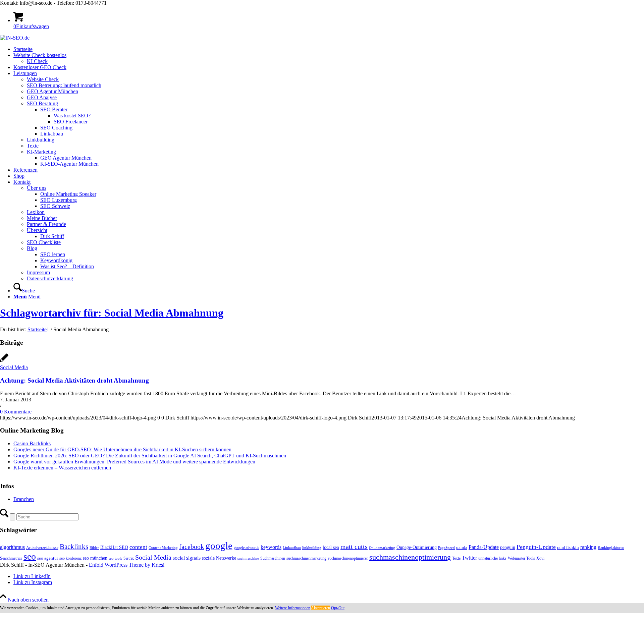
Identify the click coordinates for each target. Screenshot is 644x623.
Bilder (94, 548)
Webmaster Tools (521, 558)
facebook (191, 546)
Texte (456, 558)
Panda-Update (484, 547)
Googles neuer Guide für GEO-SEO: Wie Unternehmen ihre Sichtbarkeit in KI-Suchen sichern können (122, 449)
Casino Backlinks (32, 443)
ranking (588, 547)
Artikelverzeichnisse (42, 548)
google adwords (246, 548)
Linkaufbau (292, 548)
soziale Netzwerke (219, 558)
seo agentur (47, 558)
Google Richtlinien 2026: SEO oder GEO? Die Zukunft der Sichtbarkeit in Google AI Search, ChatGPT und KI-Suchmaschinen (149, 455)
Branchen (23, 499)
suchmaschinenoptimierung (410, 557)
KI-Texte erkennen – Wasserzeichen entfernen (62, 467)
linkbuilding (311, 548)
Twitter (469, 558)
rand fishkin (568, 547)
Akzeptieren (320, 608)
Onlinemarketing (382, 548)
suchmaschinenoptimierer (348, 558)
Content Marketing (163, 548)
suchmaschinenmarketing (306, 558)
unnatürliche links (492, 558)
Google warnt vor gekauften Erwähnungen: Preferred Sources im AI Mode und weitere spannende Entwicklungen (134, 461)
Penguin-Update (536, 547)
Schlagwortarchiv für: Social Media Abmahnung (111, 313)
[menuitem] (328, 49)
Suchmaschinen (272, 558)
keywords (271, 547)
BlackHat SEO (114, 547)
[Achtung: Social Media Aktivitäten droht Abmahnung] (4, 361)
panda (461, 547)
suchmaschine (248, 558)
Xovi (540, 558)
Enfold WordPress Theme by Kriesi (126, 565)
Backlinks (74, 547)
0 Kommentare (16, 411)
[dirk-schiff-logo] (15, 38)
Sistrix (128, 558)
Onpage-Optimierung (416, 547)
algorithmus (12, 547)
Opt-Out (337, 608)
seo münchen (95, 558)
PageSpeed (446, 548)
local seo (331, 547)
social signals (187, 558)
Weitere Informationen (292, 608)
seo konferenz (70, 558)
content (138, 547)
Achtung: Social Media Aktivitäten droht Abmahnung (74, 380)
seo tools (115, 558)
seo (29, 556)
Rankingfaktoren (611, 547)
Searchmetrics (11, 558)
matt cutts (354, 546)
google (218, 545)
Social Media (14, 367)
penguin (507, 547)
